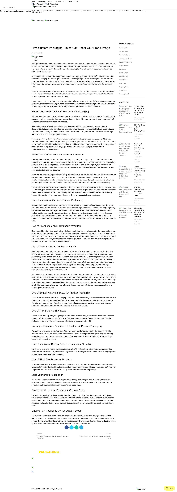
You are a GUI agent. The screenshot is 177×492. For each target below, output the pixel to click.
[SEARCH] (174, 7)
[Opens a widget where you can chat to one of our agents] (169, 488)
